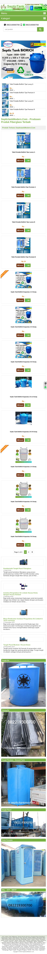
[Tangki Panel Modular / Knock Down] (23, 641)
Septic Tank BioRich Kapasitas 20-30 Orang (23, 432)
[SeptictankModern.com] (23, 10)
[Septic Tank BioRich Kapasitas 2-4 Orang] (23, 287)
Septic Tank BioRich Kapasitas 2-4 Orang (23, 292)
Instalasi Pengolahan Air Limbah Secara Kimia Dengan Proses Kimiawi (20, 593)
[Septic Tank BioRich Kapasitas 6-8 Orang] (23, 357)
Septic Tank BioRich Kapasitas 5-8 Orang (23, 536)
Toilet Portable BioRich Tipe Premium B (22, 109)
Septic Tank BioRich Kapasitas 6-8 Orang (23, 362)
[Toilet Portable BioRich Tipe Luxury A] (5, 90)
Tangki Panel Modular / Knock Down (16, 645)
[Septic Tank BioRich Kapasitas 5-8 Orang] (23, 532)
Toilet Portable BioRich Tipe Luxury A (21, 84)
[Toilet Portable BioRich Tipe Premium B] (5, 116)
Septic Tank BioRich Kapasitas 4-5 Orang (23, 327)
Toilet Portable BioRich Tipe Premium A (22, 92)
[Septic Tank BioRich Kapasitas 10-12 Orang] (23, 387)
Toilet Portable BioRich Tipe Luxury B (21, 101)
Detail (21, 160)
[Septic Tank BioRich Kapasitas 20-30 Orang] (23, 424)
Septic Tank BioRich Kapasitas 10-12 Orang (23, 397)
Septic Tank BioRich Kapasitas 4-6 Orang (23, 501)
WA (28, 160)
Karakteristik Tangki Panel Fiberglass (17, 568)
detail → (12, 90)
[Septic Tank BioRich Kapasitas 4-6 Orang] (23, 497)
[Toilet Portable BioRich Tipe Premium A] (5, 99)
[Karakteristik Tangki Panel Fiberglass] (23, 564)
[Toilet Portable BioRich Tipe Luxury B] (5, 107)
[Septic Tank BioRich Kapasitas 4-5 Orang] (23, 322)
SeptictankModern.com (28, 951)
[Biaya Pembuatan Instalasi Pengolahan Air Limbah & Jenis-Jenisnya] (23, 615)
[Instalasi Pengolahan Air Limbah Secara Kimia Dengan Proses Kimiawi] (23, 589)
